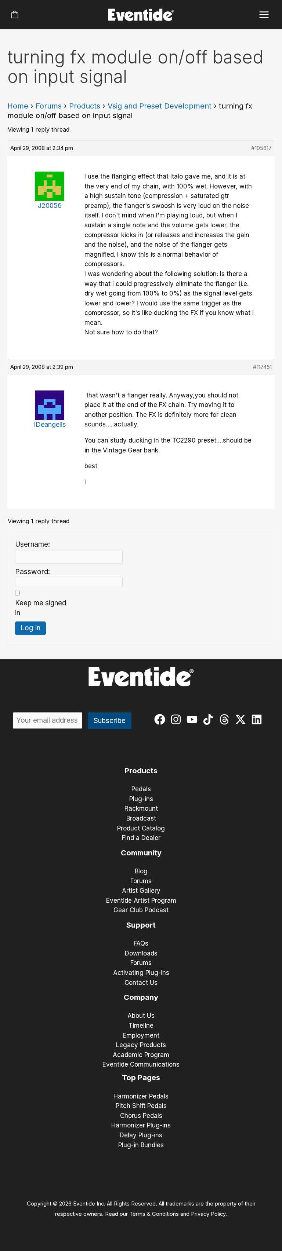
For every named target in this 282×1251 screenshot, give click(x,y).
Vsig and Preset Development (160, 106)
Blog (141, 871)
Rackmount (141, 808)
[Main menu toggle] (264, 15)
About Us (141, 1015)
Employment (141, 1035)
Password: (32, 572)
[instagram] (177, 719)
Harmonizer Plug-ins (141, 1125)
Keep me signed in (40, 608)
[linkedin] (258, 719)
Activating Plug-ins (141, 972)
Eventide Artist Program (141, 900)
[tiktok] (210, 719)
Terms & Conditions (154, 1214)
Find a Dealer (141, 837)
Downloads (141, 953)
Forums (49, 106)
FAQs (141, 943)
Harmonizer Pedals (141, 1096)
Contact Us (141, 982)
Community (141, 852)
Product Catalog (141, 828)
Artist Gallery (141, 890)
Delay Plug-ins (141, 1135)
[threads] (226, 719)
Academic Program (141, 1055)
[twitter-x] (242, 719)
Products (84, 106)
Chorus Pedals (141, 1115)
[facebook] (161, 719)
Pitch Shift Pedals (141, 1105)
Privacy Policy (208, 1214)
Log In (30, 628)
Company (141, 997)
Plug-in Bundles (141, 1145)
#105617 (261, 147)
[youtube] (194, 719)
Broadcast (141, 818)
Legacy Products (141, 1045)
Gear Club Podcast (141, 910)
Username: (32, 544)
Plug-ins (141, 799)
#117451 (262, 366)
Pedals (141, 789)
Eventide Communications (141, 1064)
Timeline (141, 1025)
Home (17, 106)
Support (141, 925)
